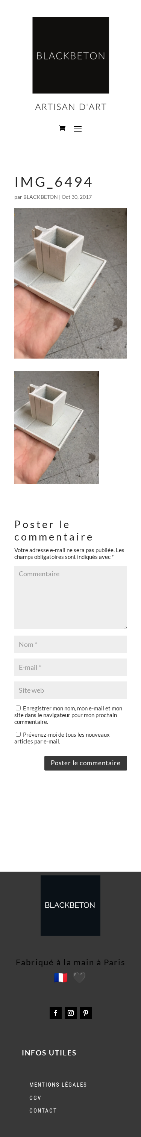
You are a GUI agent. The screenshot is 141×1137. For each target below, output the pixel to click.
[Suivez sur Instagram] (71, 1013)
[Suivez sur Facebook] (56, 1013)
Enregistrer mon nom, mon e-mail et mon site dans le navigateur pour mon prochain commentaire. (68, 715)
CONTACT (43, 1110)
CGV (35, 1098)
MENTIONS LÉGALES (58, 1084)
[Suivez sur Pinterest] (86, 1013)
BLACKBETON (40, 197)
